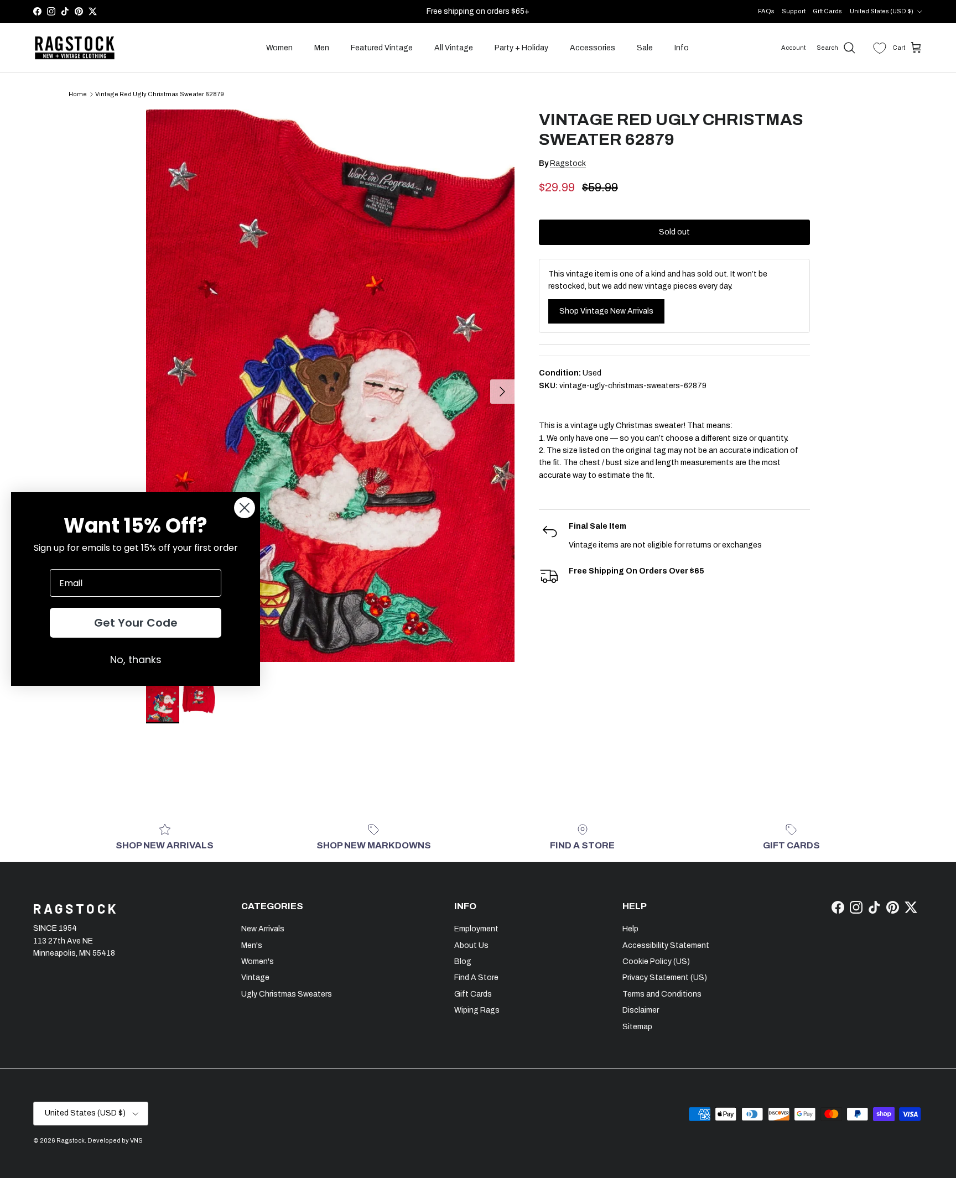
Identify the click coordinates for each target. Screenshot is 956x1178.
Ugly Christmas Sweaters (286, 994)
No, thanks (136, 659)
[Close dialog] (244, 508)
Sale (645, 48)
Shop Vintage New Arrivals (606, 311)
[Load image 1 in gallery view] (330, 386)
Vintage (255, 977)
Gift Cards (827, 11)
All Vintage (453, 48)
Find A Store (476, 977)
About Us (471, 945)
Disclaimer (640, 1010)
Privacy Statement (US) (664, 977)
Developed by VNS (115, 1140)
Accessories (592, 48)
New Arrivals (262, 929)
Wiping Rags (477, 1010)
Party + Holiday (521, 48)
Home (78, 94)
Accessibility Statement (665, 945)
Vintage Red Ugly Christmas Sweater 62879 (159, 94)
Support (794, 11)
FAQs (766, 11)
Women (279, 48)
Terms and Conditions (662, 994)
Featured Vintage (382, 48)
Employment (476, 929)
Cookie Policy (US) (656, 961)
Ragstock (568, 163)
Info (681, 48)
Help (630, 929)
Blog (462, 961)
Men (321, 48)
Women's (257, 961)
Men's (251, 945)
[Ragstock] (74, 48)
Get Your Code (136, 622)
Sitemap (637, 1027)
